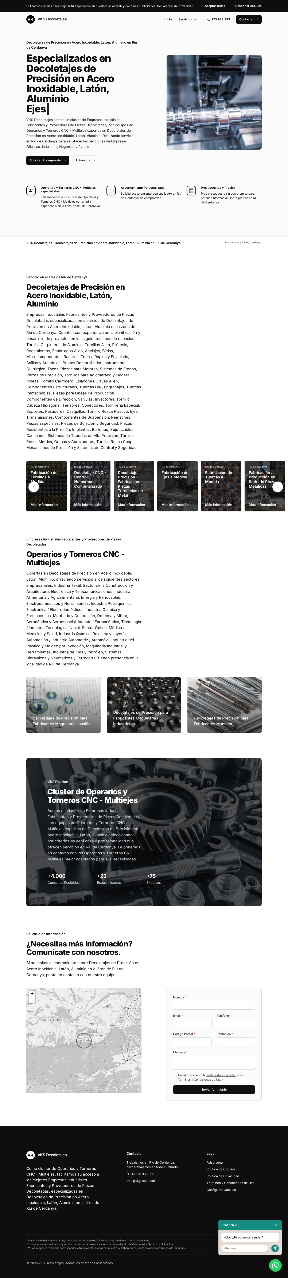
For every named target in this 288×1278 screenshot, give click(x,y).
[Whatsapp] (275, 1265)
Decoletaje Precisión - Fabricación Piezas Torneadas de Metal (130, 484)
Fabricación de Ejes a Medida (174, 474)
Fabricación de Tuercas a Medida (218, 477)
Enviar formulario (214, 1089)
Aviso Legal (215, 1162)
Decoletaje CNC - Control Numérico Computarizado (90, 479)
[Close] (276, 1225)
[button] (277, 487)
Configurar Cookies (221, 1190)
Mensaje (180, 1052)
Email (178, 1015)
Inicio (168, 19)
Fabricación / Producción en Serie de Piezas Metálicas (263, 479)
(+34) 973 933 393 (140, 1174)
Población (225, 1034)
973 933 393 (220, 19)
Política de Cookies (221, 1169)
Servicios (185, 19)
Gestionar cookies (248, 6)
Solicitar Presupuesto (45, 160)
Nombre (180, 997)
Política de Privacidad (221, 1075)
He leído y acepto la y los (211, 1077)
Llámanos (83, 160)
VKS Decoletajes (51, 19)
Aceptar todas (215, 6)
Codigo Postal (184, 1034)
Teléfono (224, 1015)
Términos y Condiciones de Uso (199, 1079)
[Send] (275, 1248)
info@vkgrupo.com (141, 1181)
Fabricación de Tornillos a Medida (44, 477)
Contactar (246, 19)
